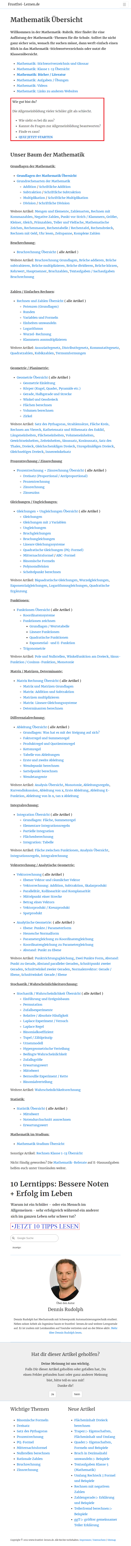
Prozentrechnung (36, 481)
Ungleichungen (34, 528)
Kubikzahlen (44, 353)
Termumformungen (71, 353)
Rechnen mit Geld (23, 233)
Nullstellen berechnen (33, 1453)
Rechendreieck (102, 228)
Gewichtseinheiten (24, 441)
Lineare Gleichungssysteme (44, 544)
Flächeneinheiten (51, 435)
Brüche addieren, (92, 260)
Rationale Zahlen (30, 1459)
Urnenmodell (33, 1043)
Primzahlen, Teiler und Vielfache (59, 222)
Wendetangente (35, 777)
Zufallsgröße (32, 1060)
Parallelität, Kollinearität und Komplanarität (57, 891)
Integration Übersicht (33, 815)
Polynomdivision (36, 566)
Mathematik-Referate (70, 1162)
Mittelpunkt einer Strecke (42, 896)
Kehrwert (17, 271)
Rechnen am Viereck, (26, 430)
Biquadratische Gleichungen (56, 580)
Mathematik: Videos (32, 86)
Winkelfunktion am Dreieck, (88, 656)
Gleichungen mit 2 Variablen (44, 522)
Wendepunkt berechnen (41, 766)
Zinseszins (31, 493)
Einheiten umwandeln (39, 323)
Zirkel (27, 416)
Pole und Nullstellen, (51, 656)
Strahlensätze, (78, 424)
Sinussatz (69, 441)
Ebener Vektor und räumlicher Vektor (51, 880)
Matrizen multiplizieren (41, 697)
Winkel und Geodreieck (40, 399)
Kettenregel (32, 749)
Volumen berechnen (38, 410)
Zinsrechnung (34, 487)
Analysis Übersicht (49, 785)
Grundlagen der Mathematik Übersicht (47, 176)
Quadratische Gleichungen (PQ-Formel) (53, 550)
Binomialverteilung (37, 1082)
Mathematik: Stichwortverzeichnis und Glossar (53, 63)
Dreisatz (23, 1426)
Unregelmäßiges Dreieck (95, 446)
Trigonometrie (34, 648)
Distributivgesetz (75, 348)
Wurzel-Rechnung (37, 334)
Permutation (32, 1004)
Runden (29, 312)
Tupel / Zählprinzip (37, 1038)
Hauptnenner (36, 271)
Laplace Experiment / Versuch (45, 1021)
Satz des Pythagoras (50, 424)
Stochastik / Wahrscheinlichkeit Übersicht (49, 993)
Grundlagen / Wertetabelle (49, 626)
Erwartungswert (35, 1065)
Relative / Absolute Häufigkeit (45, 1015)
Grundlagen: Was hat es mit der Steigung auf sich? (61, 732)
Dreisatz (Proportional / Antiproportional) (55, 476)
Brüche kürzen (106, 266)
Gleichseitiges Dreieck (27, 452)
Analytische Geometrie (34, 922)
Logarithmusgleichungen (68, 585)
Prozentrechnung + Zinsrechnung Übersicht (50, 470)
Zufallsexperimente (38, 1010)
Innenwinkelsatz (58, 452)
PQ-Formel (25, 1442)
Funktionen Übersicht (33, 610)
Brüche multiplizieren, (49, 266)
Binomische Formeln (39, 561)
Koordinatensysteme (39, 615)
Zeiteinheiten (50, 441)
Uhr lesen (46, 233)
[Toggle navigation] (123, 4)
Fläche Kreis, (99, 424)
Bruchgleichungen (37, 533)
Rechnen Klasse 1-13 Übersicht (59, 1153)
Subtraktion (32, 192)
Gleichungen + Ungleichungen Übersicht (47, 511)
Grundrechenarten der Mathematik (43, 181)
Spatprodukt (32, 913)
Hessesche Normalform (41, 933)
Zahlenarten (79, 211)
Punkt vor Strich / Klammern (83, 217)
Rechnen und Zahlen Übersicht (40, 301)
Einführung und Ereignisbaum (46, 999)
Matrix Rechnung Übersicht (38, 681)
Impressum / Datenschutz (93, 1540)
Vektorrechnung (29, 874)
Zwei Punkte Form (89, 958)
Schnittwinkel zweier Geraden (47, 969)
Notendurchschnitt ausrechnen (47, 1119)
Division (29, 203)
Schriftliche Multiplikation (68, 198)
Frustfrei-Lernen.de (24, 4)
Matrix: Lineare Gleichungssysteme (50, 703)
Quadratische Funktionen (49, 637)
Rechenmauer (34, 228)
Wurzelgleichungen (94, 580)
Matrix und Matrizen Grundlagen (48, 686)
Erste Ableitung (77, 790)
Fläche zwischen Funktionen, (57, 850)
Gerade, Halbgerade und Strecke (47, 394)
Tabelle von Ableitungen (41, 755)
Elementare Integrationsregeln (46, 826)
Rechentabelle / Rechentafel (68, 228)
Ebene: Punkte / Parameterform (47, 928)
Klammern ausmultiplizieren (45, 339)
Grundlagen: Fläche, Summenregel (49, 820)
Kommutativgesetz (104, 348)
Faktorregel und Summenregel (46, 738)
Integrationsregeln (24, 856)
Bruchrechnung (29, 1464)
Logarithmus (33, 328)
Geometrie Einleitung (39, 383)
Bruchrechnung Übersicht (36, 252)
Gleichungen (32, 517)
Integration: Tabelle (38, 842)
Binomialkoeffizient (38, 1032)
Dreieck (28, 446)
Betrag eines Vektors (38, 902)
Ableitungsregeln (96, 785)
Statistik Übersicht (31, 1108)
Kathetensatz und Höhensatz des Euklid (73, 430)
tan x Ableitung (67, 796)
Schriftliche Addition (55, 187)
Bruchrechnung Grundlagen (56, 260)
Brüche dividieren (79, 266)
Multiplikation (34, 198)
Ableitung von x (51, 790)
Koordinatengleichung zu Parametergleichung (58, 945)
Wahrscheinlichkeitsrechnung (58, 1090)
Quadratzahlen (21, 353)
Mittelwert (31, 1071)
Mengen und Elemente (52, 211)
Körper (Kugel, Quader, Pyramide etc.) (52, 388)
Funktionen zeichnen (39, 621)
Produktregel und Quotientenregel (49, 744)
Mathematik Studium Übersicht (41, 1144)
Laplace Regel (33, 1026)
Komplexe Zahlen (87, 233)
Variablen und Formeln (40, 317)
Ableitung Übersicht (32, 727)
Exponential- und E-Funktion (52, 643)
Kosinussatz (88, 441)
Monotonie (65, 662)
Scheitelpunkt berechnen (42, 572)
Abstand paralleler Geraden (57, 964)
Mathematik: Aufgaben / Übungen (43, 80)
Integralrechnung (54, 856)
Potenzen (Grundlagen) (41, 306)
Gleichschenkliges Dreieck (55, 446)
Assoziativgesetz (47, 348)
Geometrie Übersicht (32, 377)
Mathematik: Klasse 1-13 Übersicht (43, 69)
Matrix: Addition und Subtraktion (48, 692)
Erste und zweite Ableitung (43, 760)
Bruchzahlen (58, 271)
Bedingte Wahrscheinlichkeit (45, 1054)
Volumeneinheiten (79, 435)
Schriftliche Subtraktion (62, 192)
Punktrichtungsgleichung (54, 958)
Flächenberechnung (38, 837)
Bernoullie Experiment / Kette (45, 1076)
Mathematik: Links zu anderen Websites (47, 91)
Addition (29, 187)
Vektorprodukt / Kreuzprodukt (46, 907)
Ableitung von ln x (40, 796)
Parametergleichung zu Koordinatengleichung (58, 939)
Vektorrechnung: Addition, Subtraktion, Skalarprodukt (65, 885)
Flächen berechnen (37, 405)
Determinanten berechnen (43, 708)
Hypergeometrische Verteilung (46, 1049)
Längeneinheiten (23, 435)
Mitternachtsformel (38, 555)
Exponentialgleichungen (28, 585)
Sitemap (112, 1540)
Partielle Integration (38, 831)
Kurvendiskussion (24, 790)
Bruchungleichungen (39, 539)
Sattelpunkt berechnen (40, 771)
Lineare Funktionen (44, 632)
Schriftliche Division (54, 203)
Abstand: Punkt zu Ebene (42, 950)
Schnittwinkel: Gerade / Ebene (44, 975)
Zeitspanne (63, 233)
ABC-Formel (65, 555)
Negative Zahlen (46, 217)
